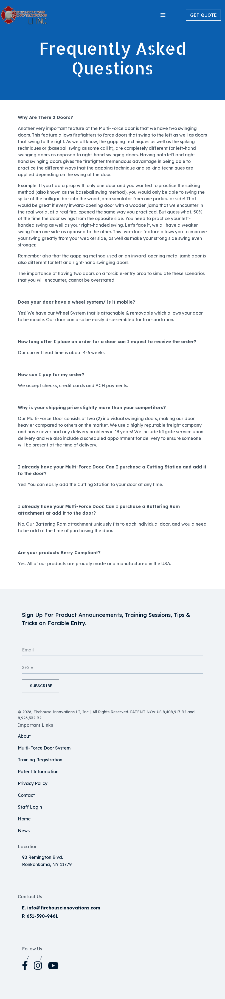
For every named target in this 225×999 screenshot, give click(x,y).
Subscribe (40, 685)
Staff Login (30, 807)
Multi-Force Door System (44, 748)
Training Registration (40, 759)
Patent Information (38, 771)
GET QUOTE (203, 15)
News (24, 830)
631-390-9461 (42, 916)
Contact (26, 795)
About (24, 736)
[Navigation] (163, 15)
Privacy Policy (32, 783)
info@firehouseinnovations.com (63, 908)
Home (24, 819)
